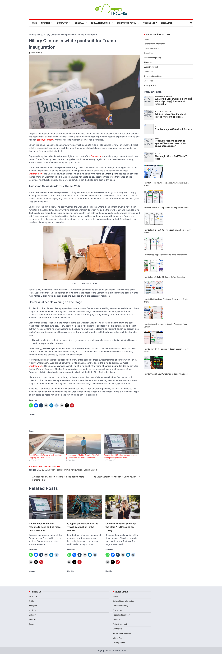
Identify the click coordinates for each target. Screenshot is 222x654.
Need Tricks (35, 53)
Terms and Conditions (153, 76)
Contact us (148, 71)
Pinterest (32, 619)
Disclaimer (167, 23)
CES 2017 (41, 469)
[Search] (191, 23)
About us (147, 62)
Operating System (126, 23)
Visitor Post (148, 81)
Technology (150, 23)
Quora (31, 624)
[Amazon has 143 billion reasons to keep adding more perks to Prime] (121, 444)
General (79, 23)
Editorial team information (154, 44)
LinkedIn (32, 615)
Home (34, 23)
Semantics (96, 156)
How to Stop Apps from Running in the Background (165, 255)
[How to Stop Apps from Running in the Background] (153, 243)
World (57, 467)
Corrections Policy (151, 48)
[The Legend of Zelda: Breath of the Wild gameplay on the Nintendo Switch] (83, 444)
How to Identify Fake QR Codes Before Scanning (164, 277)
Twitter (32, 601)
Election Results (55, 469)
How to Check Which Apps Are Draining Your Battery (166, 208)
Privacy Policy (150, 85)
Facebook (33, 596)
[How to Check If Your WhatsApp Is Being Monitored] (153, 362)
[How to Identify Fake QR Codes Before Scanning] (153, 265)
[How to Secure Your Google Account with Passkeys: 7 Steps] (153, 171)
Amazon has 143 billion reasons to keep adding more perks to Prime (45, 527)
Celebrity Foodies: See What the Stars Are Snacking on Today (120, 527)
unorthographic (36, 173)
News (41, 467)
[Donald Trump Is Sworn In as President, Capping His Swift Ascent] (46, 444)
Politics (49, 467)
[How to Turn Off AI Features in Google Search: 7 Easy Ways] (153, 337)
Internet (45, 23)
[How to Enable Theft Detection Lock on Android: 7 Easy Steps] (153, 218)
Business (33, 467)
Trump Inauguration (73, 469)
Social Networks (100, 23)
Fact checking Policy (152, 57)
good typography (44, 139)
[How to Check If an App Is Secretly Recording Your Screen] (153, 312)
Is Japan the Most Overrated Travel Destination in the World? (82, 527)
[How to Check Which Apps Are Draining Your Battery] (153, 196)
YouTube (32, 610)
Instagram (33, 605)
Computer (62, 23)
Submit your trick (151, 67)
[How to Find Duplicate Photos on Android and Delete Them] (153, 288)
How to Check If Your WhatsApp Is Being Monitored (166, 374)
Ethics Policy (149, 53)
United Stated (90, 469)
